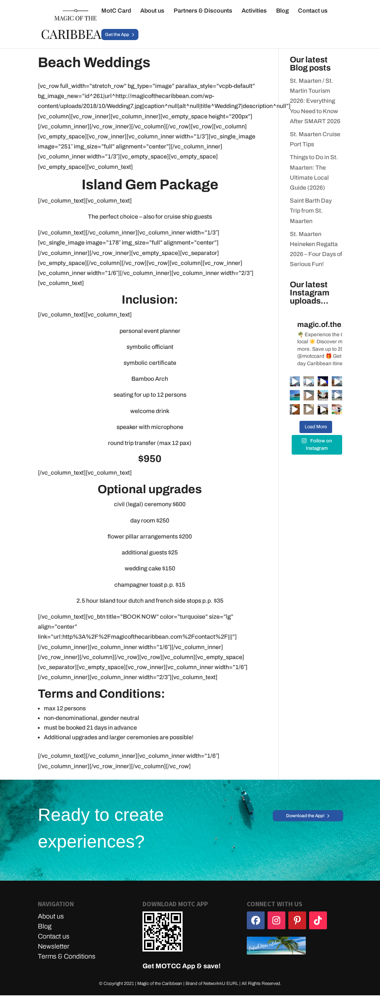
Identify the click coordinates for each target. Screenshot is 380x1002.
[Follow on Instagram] (276, 920)
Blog (282, 11)
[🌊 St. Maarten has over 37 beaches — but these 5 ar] (323, 395)
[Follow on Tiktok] (318, 920)
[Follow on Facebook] (256, 920)
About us (152, 11)
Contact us (313, 11)
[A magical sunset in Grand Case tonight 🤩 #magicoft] (337, 381)
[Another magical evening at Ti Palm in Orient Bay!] (323, 381)
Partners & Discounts (203, 11)
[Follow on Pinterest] (297, 920)
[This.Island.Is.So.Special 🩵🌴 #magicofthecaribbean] (309, 395)
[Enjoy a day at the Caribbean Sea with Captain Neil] (309, 381)
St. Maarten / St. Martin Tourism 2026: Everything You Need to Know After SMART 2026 (315, 101)
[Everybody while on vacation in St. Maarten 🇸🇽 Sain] (295, 381)
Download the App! (305, 815)
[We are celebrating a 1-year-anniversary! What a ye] (337, 409)
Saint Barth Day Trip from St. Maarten (311, 210)
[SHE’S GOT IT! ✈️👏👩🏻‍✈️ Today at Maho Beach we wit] (337, 395)
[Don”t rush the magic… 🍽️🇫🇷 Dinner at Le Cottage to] (323, 409)
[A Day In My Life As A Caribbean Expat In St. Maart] (309, 409)
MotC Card (116, 11)
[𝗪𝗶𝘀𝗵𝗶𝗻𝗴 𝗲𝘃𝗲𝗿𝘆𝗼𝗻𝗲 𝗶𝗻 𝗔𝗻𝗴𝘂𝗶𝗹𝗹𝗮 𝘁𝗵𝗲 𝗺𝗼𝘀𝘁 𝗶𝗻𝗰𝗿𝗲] (295, 395)
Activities (254, 11)
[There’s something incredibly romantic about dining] (295, 409)
